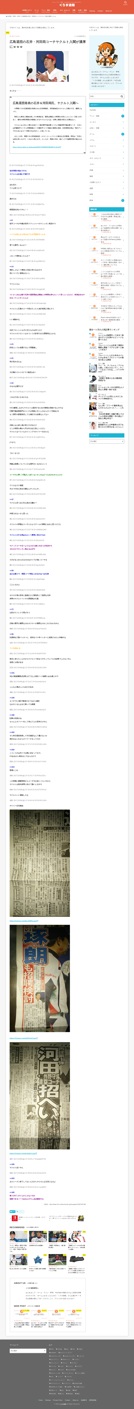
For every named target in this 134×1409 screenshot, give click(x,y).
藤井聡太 (70, 1393)
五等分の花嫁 (78, 1383)
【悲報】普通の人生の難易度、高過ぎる (111, 379)
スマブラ (79, 1366)
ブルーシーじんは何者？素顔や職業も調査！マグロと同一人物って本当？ (111, 347)
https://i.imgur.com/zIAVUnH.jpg (23, 1038)
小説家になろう (95, 182)
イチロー (76, 1359)
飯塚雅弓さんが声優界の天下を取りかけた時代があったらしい (111, 426)
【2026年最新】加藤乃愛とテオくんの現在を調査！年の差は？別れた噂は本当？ (111, 416)
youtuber (53, 1352)
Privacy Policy (57, 1400)
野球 (14, 16)
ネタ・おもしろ (95, 158)
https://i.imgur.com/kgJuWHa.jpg (23, 921)
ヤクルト (20, 1211)
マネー (92, 164)
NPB (18, 16)
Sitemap (92, 11)
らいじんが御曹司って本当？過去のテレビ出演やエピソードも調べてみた (111, 337)
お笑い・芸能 (94, 128)
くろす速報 (62, 1404)
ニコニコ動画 (80, 1373)
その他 (92, 152)
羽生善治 (53, 1393)
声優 (91, 170)
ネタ (52, 1376)
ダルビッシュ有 (55, 1373)
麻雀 (78, 1393)
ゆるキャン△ (66, 1359)
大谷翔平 (69, 1387)
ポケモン (71, 1380)
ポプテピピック (55, 1383)
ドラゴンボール (68, 1373)
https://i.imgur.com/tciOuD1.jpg (22, 1153)
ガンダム (74, 1363)
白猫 (69, 1390)
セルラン (53, 1370)
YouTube (93, 110)
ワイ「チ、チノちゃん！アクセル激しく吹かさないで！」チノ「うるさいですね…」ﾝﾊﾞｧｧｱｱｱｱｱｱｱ (111, 368)
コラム (92, 140)
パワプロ (69, 1376)
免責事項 (84, 1400)
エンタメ (93, 122)
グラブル (53, 1366)
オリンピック (55, 1363)
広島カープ (54, 1390)
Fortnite (59, 1349)
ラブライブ (67, 1383)
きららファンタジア (66, 1352)
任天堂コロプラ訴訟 (56, 1387)
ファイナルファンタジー (58, 1380)
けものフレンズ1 (56, 1356)
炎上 (62, 1390)
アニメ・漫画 (94, 116)
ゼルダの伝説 (71, 1370)
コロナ (62, 1366)
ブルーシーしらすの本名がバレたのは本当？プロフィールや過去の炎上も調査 (111, 357)
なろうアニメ (55, 1359)
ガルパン (65, 1363)
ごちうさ (81, 1356)
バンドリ (59, 1376)
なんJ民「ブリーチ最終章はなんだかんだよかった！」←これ (111, 406)
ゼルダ (62, 1370)
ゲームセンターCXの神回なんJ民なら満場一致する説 (111, 388)
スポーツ (93, 146)
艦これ (62, 1393)
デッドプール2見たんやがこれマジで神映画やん (110, 397)
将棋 (91, 176)
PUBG (80, 1349)
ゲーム (92, 134)
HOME (10, 16)
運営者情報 (92, 1400)
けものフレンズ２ (70, 1356)
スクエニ (70, 1366)
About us (76, 1400)
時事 (91, 194)
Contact (100, 11)
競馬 (75, 1390)
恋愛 (91, 188)
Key (67, 1349)
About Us (109, 11)
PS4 (73, 1349)
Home (41, 1400)
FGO (52, 1349)
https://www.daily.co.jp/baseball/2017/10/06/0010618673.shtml (36, 147)
